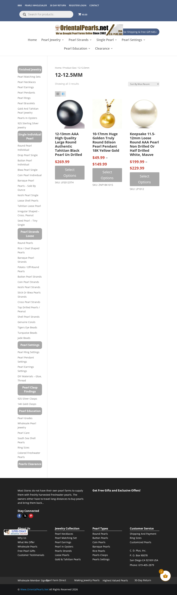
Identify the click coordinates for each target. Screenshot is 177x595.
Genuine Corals (26, 322)
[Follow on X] (25, 516)
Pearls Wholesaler (36, 5)
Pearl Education (75, 48)
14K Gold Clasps (27, 404)
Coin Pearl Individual (30, 175)
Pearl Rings (24, 98)
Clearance (102, 48)
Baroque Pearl (26, 180)
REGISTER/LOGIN (77, 5)
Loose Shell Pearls (28, 200)
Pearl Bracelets (26, 103)
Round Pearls (25, 243)
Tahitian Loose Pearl (29, 206)
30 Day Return (58, 5)
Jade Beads (24, 338)
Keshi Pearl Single (28, 195)
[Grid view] (57, 94)
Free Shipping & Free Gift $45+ (139, 32)
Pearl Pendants (26, 92)
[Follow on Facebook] (19, 516)
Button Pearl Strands (30, 276)
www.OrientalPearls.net (34, 589)
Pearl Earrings (26, 87)
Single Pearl (105, 40)
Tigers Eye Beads (27, 327)
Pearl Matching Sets (29, 76)
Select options (69, 172)
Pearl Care (24, 432)
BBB (20, 5)
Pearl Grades (25, 418)
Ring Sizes (23, 447)
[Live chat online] (15, 532)
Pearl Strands (78, 40)
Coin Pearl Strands (28, 282)
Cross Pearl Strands (29, 302)
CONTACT (94, 5)
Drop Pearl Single (28, 155)
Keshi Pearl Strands (29, 287)
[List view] (63, 94)
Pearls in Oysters (27, 118)
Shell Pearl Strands (29, 316)
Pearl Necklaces (27, 82)
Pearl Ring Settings (28, 352)
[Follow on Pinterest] (31, 516)
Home (32, 40)
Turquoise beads (27, 332)
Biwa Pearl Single (28, 169)
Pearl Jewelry (51, 40)
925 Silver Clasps (27, 398)
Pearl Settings (132, 40)
